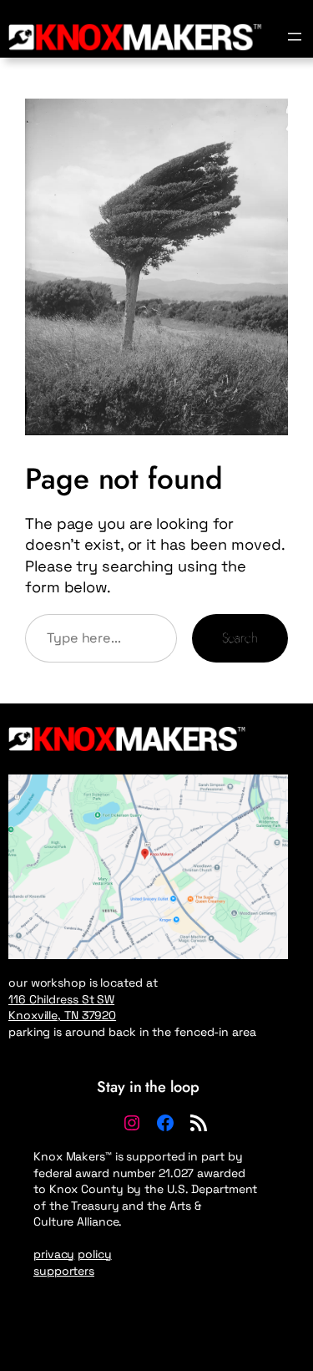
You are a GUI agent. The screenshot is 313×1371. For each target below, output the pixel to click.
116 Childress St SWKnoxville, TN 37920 (62, 1007)
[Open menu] (295, 37)
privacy (53, 1254)
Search (240, 637)
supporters (63, 1270)
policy (94, 1254)
